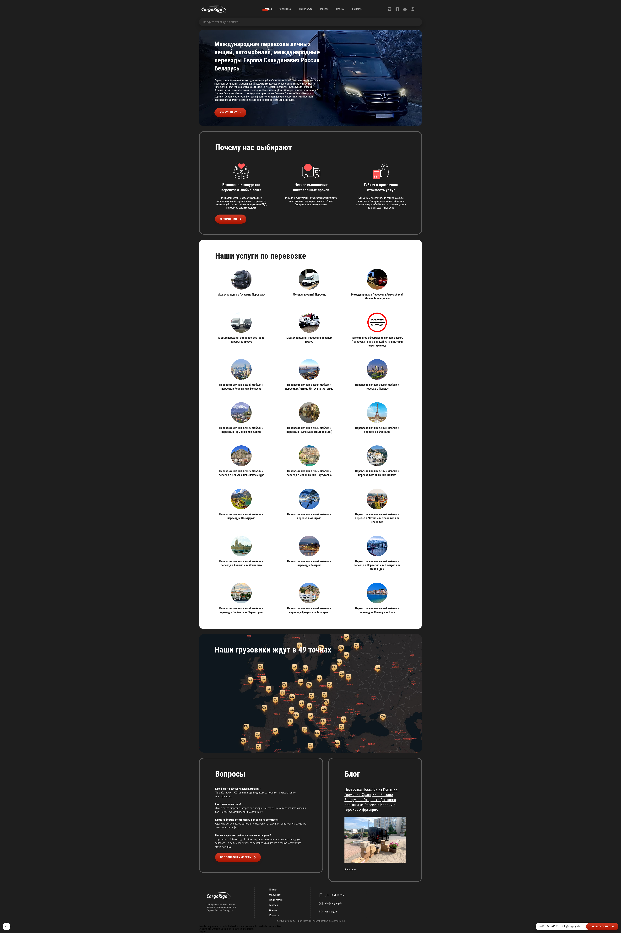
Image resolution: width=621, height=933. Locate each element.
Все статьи (350, 869)
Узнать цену (228, 112)
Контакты (357, 9)
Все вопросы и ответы (235, 857)
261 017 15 (549, 926)
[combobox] (310, 22)
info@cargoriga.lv (571, 926)
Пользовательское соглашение (328, 920)
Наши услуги (305, 9)
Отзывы (340, 9)
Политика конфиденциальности (293, 920)
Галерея (324, 9)
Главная (268, 9)
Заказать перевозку (602, 926)
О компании (285, 9)
